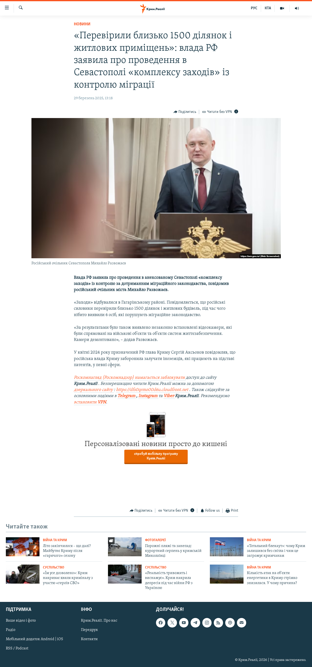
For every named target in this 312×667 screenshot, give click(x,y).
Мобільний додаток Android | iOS (34, 639)
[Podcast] (229, 622)
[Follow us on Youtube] (183, 622)
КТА (268, 8)
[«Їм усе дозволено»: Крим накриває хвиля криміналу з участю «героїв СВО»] (22, 574)
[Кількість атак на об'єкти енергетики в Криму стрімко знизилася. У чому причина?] (227, 574)
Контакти (89, 639)
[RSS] (218, 622)
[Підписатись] (241, 622)
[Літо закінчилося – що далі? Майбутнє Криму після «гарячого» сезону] (22, 546)
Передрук (89, 630)
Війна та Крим (55, 540)
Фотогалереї (155, 540)
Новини (82, 24)
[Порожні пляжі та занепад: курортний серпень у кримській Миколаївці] (125, 546)
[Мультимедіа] (282, 8)
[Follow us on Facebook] (160, 622)
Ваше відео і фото (21, 621)
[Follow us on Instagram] (207, 622)
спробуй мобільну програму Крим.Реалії (156, 456)
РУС (254, 8)
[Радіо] (297, 8)
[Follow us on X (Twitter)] (172, 622)
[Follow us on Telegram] (195, 622)
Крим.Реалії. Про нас (99, 621)
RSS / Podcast (17, 648)
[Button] (185, 112)
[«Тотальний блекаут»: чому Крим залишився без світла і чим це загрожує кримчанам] (227, 546)
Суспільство (53, 567)
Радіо (10, 630)
